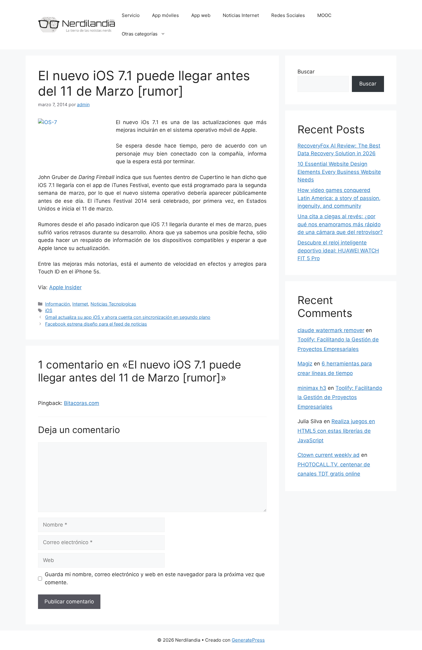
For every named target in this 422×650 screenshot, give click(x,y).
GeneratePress (248, 640)
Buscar (306, 72)
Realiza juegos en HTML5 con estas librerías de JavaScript (336, 430)
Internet (80, 303)
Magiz (305, 363)
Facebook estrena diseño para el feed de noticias (96, 324)
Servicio (131, 15)
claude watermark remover (331, 330)
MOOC (324, 15)
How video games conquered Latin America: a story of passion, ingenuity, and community (339, 198)
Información (57, 303)
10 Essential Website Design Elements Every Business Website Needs (339, 172)
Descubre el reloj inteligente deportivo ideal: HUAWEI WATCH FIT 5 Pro (338, 250)
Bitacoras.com (81, 403)
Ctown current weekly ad (329, 455)
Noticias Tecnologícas (113, 303)
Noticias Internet (241, 15)
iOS (48, 310)
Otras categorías (140, 34)
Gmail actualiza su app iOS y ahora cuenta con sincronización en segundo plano (127, 317)
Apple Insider (65, 287)
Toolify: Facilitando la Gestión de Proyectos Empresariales (340, 397)
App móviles (165, 15)
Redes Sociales (288, 15)
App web (200, 15)
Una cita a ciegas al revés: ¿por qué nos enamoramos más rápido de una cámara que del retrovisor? (340, 224)
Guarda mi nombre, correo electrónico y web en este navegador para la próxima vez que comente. (155, 578)
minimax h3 (312, 388)
